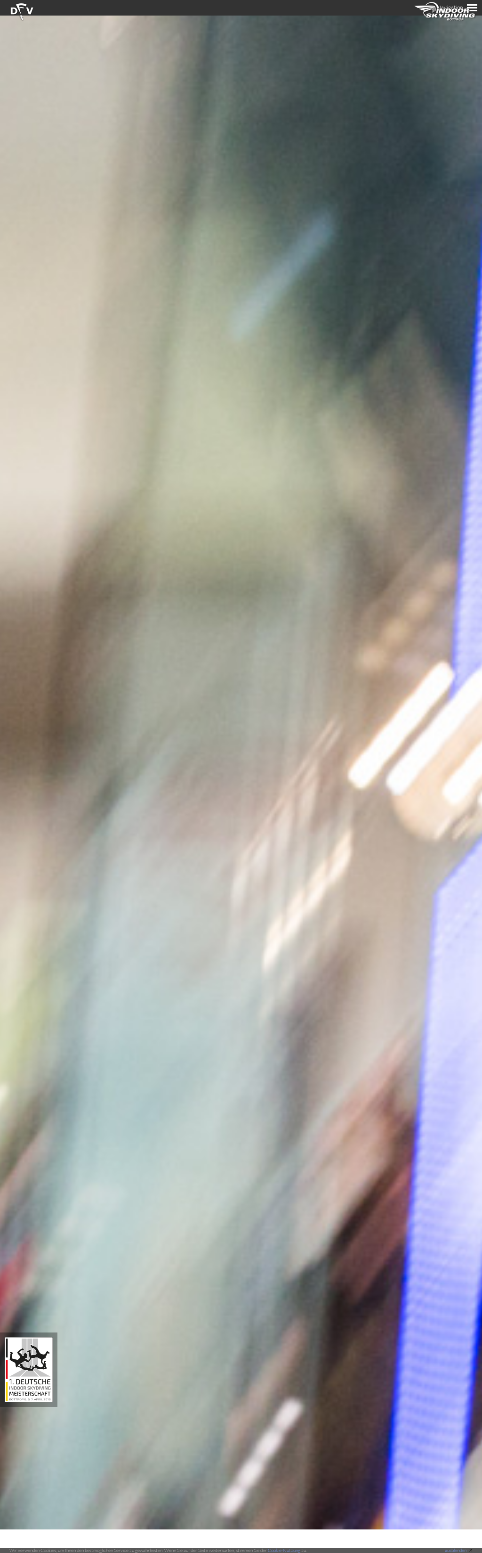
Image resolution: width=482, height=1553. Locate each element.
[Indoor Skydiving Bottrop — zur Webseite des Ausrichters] (445, 23)
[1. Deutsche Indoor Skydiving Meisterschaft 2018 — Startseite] (28, 1404)
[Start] (21, 19)
